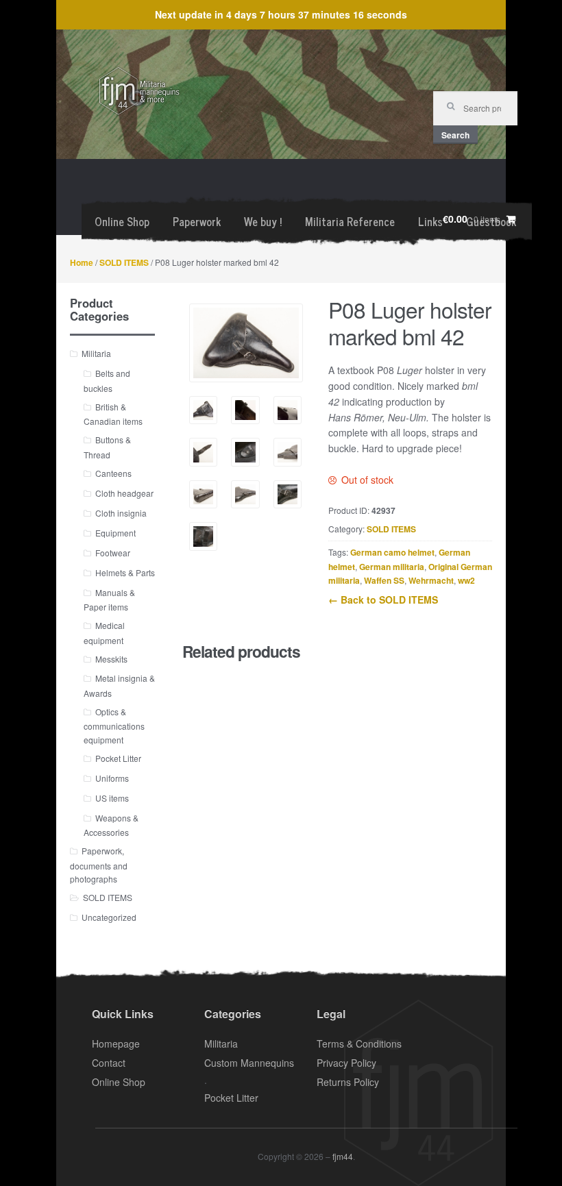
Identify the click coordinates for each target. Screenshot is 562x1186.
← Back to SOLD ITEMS (383, 599)
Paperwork (197, 221)
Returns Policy (348, 1082)
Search (455, 135)
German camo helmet (392, 552)
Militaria (96, 353)
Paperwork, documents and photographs (98, 865)
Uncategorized (109, 917)
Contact (108, 1063)
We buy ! (263, 221)
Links (430, 221)
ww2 (466, 580)
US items (112, 798)
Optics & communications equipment (114, 725)
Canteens (113, 473)
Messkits (111, 659)
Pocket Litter (118, 758)
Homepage (116, 1043)
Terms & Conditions (359, 1043)
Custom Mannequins (249, 1063)
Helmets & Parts (125, 572)
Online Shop (122, 221)
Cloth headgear (124, 493)
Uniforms (112, 778)
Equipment (115, 533)
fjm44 (342, 1156)
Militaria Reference (350, 221)
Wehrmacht (431, 580)
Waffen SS (384, 580)
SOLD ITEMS (124, 262)
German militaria (391, 566)
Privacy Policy (346, 1063)
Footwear (112, 552)
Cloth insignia (121, 513)
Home (81, 262)
